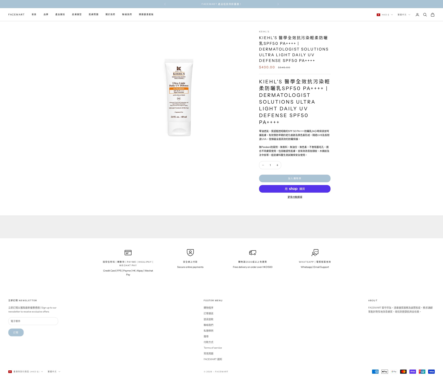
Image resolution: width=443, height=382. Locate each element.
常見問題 (208, 353)
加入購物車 (294, 178)
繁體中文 (402, 14)
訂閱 (16, 332)
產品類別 (60, 14)
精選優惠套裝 (146, 14)
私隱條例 (208, 330)
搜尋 (206, 336)
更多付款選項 (295, 197)
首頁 (34, 14)
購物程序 (208, 307)
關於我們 (110, 14)
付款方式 (208, 342)
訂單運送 (208, 313)
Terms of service (213, 347)
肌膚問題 (94, 14)
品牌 (46, 14)
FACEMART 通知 (213, 359)
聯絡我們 (127, 14)
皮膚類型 (77, 14)
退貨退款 (208, 319)
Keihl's (264, 31)
